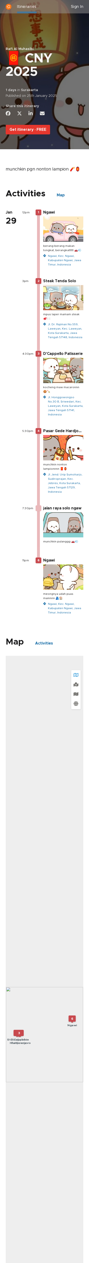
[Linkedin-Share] (31, 113)
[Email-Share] (42, 113)
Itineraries (27, 7)
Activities (44, 643)
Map (61, 195)
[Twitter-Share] (19, 113)
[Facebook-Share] (8, 113)
